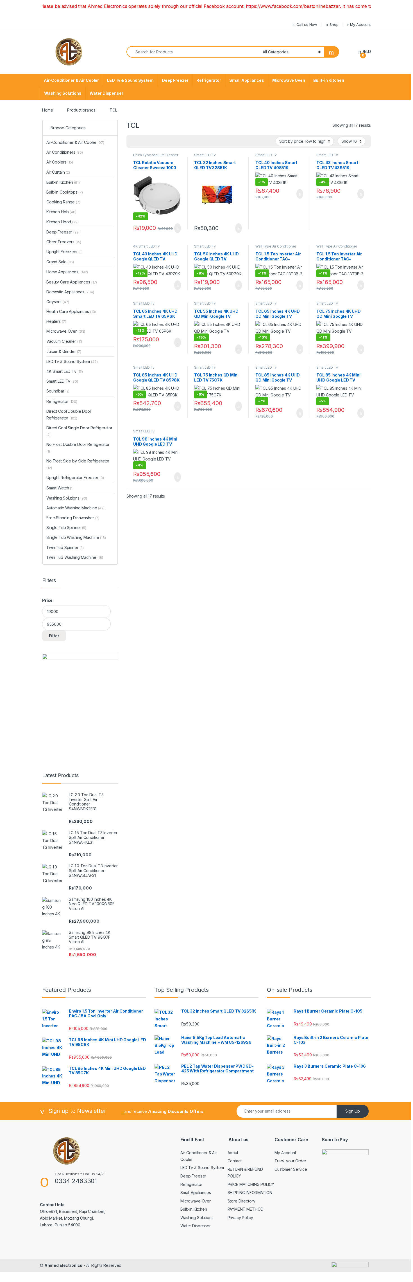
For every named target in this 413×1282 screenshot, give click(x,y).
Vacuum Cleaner (64, 341)
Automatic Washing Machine (75, 507)
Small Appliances (246, 80)
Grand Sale (60, 261)
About (233, 1152)
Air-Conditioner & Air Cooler (71, 80)
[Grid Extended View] (142, 141)
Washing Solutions (62, 93)
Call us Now (306, 24)
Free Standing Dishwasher (72, 517)
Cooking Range (63, 201)
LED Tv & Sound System (130, 80)
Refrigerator (208, 80)
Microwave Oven (288, 80)
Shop (334, 24)
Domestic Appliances (70, 291)
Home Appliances (67, 271)
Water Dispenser (106, 93)
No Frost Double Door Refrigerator (77, 447)
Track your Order (290, 1160)
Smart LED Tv (204, 155)
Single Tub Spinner (66, 527)
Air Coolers (59, 162)
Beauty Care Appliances (71, 282)
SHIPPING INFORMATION (250, 1192)
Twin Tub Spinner (65, 547)
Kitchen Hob (61, 211)
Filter (54, 635)
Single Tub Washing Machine (76, 537)
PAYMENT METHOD (246, 1209)
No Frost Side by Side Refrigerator (77, 464)
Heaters (56, 321)
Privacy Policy (240, 1217)
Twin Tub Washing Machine (74, 557)
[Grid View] (134, 141)
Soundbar (57, 391)
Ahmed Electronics (63, 1265)
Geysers (57, 301)
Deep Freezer (175, 80)
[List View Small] (158, 141)
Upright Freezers (64, 251)
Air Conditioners (64, 152)
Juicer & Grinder (63, 351)
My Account (360, 24)
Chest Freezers (63, 241)
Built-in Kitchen (328, 80)
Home (47, 110)
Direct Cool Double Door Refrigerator (68, 414)
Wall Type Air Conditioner (275, 246)
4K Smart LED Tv (146, 246)
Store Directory (241, 1201)
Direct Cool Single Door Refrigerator (79, 431)
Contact (235, 1160)
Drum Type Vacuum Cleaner (155, 155)
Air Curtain (58, 172)
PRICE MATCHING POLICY (251, 1184)
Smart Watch (60, 487)
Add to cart (177, 228)
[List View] (150, 141)
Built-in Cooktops (64, 192)
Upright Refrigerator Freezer (75, 477)
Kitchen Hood (62, 221)
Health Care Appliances (71, 311)
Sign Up (352, 1111)
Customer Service (290, 1169)
